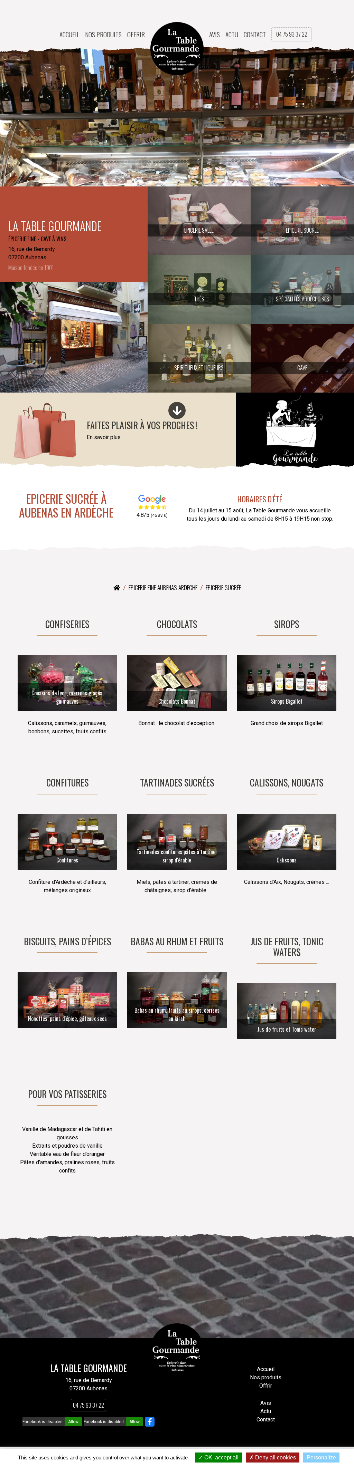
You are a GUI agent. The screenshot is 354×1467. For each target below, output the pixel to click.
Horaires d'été (259, 498)
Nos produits (103, 34)
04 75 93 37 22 (291, 34)
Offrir (136, 34)
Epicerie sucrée (223, 587)
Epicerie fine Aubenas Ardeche (163, 587)
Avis (214, 34)
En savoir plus (104, 437)
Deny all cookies (275, 1457)
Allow (73, 1421)
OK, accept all (221, 1457)
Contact (255, 34)
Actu (231, 34)
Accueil (69, 34)
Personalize (321, 1457)
